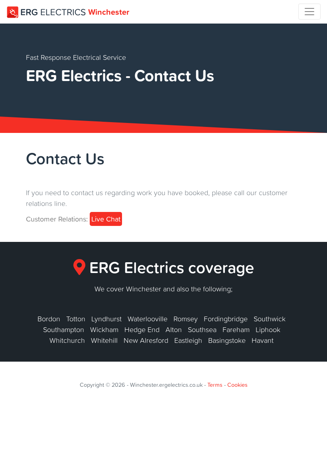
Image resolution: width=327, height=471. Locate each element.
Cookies (237, 384)
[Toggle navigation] (309, 12)
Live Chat (105, 219)
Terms (215, 384)
